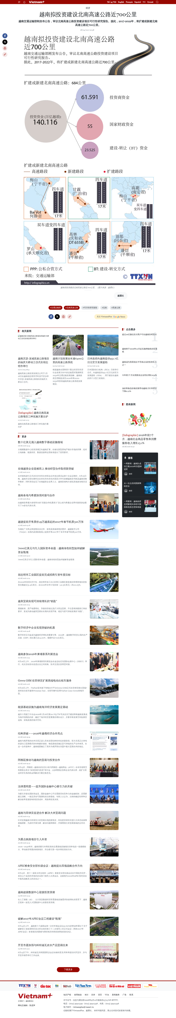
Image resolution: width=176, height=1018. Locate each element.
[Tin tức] (45, 986)
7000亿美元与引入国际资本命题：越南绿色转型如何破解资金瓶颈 (51, 550)
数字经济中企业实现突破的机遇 (36, 627)
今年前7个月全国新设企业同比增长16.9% (139, 375)
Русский (150, 2)
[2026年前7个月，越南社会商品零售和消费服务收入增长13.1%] (140, 420)
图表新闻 (131, 404)
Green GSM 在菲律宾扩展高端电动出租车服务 (45, 680)
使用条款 (78, 995)
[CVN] (100, 986)
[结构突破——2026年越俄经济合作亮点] (104, 741)
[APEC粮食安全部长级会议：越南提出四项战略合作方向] (104, 873)
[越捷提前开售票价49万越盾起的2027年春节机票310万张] (104, 529)
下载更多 (68, 969)
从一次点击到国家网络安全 (132, 484)
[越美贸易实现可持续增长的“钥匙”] (104, 608)
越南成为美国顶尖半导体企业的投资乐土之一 (139, 363)
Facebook (4, 35)
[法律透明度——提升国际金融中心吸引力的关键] (104, 794)
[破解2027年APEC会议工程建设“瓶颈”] (104, 926)
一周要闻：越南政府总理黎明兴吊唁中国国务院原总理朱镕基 (132, 504)
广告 (124, 995)
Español (137, 2)
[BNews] (57, 986)
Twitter (4, 42)
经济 (88, 8)
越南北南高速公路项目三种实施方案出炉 (33, 414)
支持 (93, 995)
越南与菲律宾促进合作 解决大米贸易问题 (42, 812)
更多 (24, 436)
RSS (86, 995)
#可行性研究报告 (90, 307)
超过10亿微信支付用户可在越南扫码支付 (139, 334)
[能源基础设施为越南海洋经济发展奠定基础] (104, 714)
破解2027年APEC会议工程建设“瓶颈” (40, 918)
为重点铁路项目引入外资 (32, 839)
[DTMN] (116, 986)
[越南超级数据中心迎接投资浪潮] (104, 899)
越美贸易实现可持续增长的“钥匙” (37, 601)
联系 (131, 995)
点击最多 (131, 329)
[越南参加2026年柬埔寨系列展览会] (104, 661)
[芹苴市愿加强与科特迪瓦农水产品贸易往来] (104, 952)
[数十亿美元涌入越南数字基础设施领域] (104, 449)
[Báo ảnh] (134, 986)
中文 (144, 2)
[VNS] (83, 986)
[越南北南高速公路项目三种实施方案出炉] (33, 399)
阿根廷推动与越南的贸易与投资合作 (39, 759)
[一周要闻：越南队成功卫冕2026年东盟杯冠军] (150, 468)
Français (129, 2)
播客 (130, 458)
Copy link (4, 54)
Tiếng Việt (111, 2)
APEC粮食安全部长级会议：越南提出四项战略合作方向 (50, 865)
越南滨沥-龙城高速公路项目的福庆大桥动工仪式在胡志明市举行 (33, 362)
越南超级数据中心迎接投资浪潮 (36, 892)
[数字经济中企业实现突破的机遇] (104, 635)
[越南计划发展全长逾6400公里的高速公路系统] (68, 345)
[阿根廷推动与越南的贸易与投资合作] (104, 767)
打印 (4, 48)
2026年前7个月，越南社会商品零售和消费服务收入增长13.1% (139, 439)
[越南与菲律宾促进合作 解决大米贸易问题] (104, 820)
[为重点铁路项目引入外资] (104, 846)
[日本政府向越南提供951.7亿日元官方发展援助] (103, 345)
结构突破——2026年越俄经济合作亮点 (40, 733)
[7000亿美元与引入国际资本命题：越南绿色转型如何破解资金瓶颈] (104, 555)
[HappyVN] (150, 986)
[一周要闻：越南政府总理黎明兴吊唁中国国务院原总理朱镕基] (150, 506)
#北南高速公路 (71, 307)
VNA (107, 995)
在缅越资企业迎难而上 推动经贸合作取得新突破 (46, 468)
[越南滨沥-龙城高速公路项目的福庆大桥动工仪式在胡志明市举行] (33, 345)
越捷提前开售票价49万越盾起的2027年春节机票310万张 (51, 521)
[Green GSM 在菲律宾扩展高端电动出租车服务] (104, 688)
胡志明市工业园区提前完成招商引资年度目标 (44, 574)
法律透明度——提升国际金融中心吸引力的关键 (45, 786)
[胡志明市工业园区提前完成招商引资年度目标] (104, 582)
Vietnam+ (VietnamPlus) (37, 2)
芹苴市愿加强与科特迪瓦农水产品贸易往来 (43, 945)
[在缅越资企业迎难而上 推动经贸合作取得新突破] (104, 476)
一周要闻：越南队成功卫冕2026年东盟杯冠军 (133, 466)
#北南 (104, 307)
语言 (100, 995)
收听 (130, 474)
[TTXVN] (24, 986)
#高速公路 (115, 307)
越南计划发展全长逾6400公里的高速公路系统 (68, 360)
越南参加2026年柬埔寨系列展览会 (38, 654)
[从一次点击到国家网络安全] (150, 488)
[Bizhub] (67, 986)
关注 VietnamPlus (104, 316)
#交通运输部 (55, 307)
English (121, 2)
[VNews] (35, 986)
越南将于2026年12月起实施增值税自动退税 (139, 350)
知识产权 (67, 995)
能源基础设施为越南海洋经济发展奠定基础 (43, 707)
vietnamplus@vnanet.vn (83, 1007)
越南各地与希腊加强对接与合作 (36, 495)
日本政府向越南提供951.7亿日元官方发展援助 (102, 360)
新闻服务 (116, 995)
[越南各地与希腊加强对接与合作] (104, 503)
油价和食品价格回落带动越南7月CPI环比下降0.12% (139, 389)
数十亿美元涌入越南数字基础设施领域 (40, 442)
